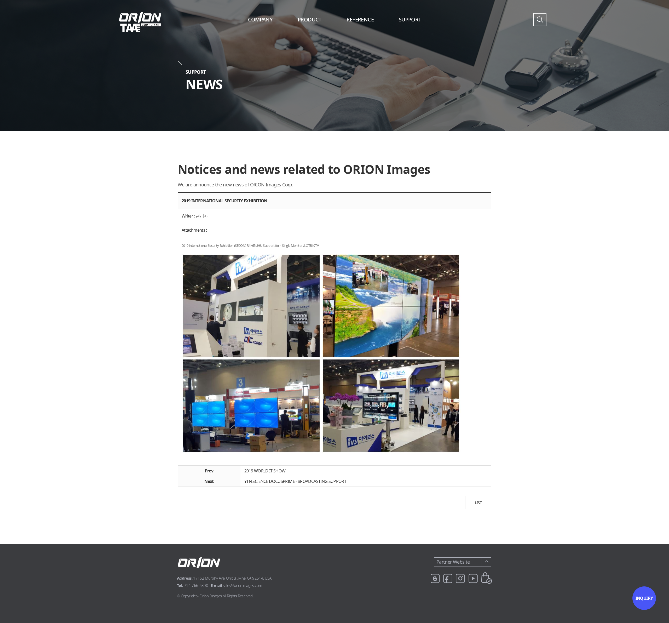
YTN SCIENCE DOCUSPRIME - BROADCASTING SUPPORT (295, 481)
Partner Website (453, 562)
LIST (478, 502)
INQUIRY (644, 598)
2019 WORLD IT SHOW (264, 471)
